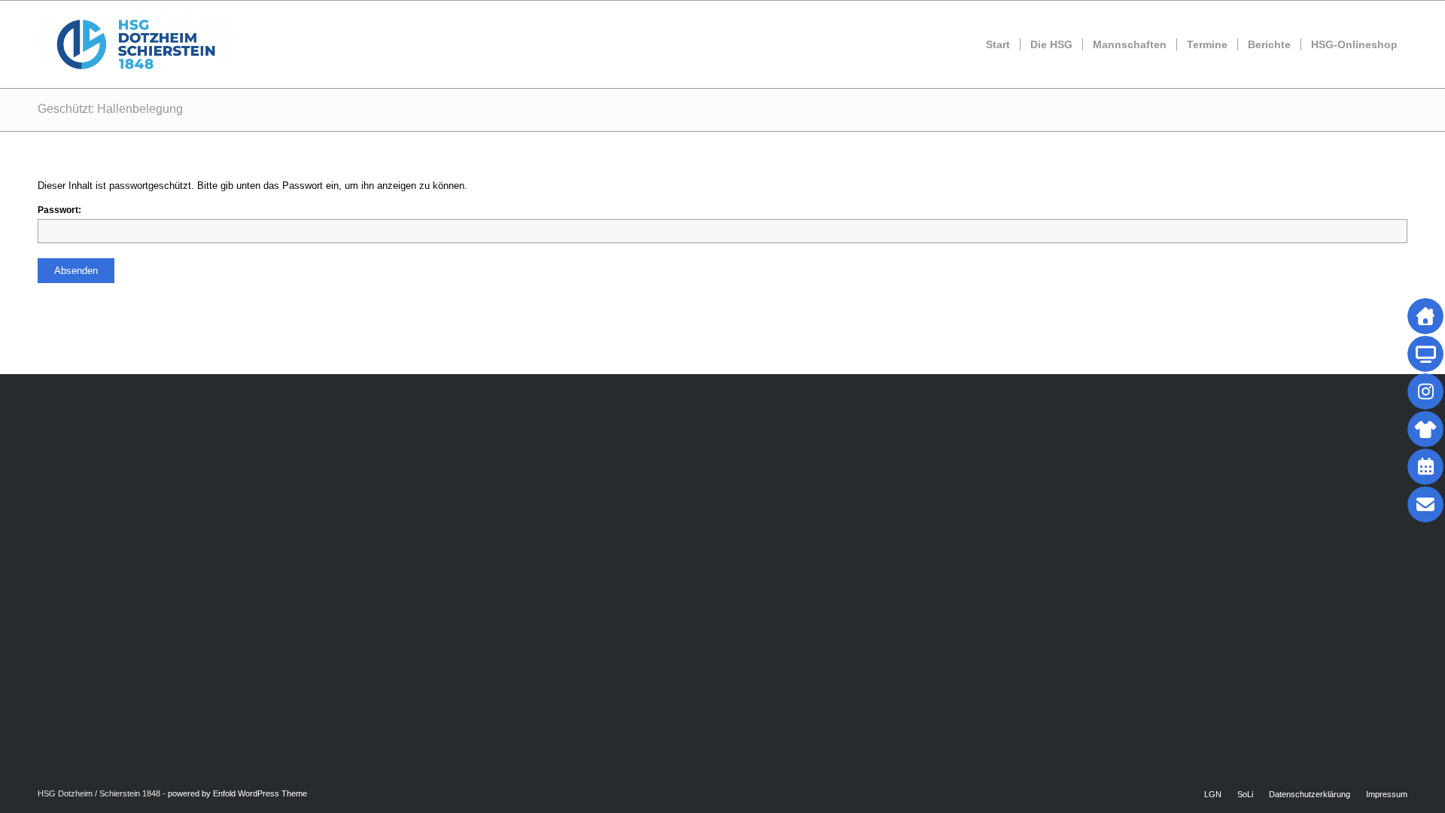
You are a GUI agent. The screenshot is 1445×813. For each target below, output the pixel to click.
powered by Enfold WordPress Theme (237, 793)
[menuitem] (998, 44)
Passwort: (59, 210)
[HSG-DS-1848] (136, 44)
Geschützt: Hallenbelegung (110, 108)
